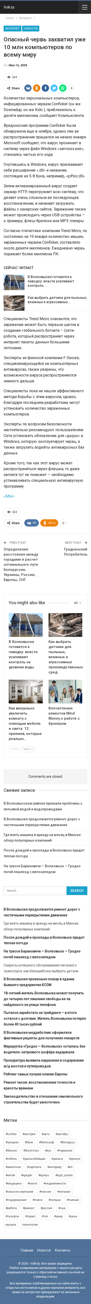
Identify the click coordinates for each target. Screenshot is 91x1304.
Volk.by (9, 7)
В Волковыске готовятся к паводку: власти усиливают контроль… (51, 281)
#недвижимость (54, 1183)
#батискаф (46, 1142)
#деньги (74, 1159)
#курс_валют (64, 1175)
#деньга (57, 1159)
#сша (62, 1208)
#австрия (29, 1134)
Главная (27, 1250)
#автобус (62, 1134)
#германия (64, 1150)
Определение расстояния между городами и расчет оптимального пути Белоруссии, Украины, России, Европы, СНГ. (21, 564)
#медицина (14, 1183)
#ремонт (28, 1208)
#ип (70, 1167)
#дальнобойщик (34, 1159)
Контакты (62, 1250)
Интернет (12, 28)
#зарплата (34, 1167)
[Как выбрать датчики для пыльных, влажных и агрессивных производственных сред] (14, 303)
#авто (45, 1134)
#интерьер (54, 1167)
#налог (32, 1183)
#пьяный (73, 1200)
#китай (10, 1175)
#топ (45, 1216)
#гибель (11, 1159)
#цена (73, 1216)
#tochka (11, 1134)
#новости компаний (19, 1191)
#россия (46, 1208)
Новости (31, 28)
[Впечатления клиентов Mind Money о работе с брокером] (66, 691)
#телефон (12, 1216)
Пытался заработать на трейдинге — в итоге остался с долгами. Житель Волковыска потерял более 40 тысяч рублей (45, 1018)
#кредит (26, 1175)
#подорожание (16, 1200)
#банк (29, 1142)
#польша (55, 1200)
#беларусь (67, 1142)
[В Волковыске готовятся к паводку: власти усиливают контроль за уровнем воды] (14, 282)
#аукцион (12, 1142)
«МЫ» (9, 496)
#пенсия (45, 1191)
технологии (30, 1224)
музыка (11, 1224)
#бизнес (11, 1150)
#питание (63, 1191)
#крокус (43, 1175)
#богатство (31, 1150)
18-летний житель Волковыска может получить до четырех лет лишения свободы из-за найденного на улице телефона (44, 999)
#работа (11, 1208)
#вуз (48, 1150)
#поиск (37, 1200)
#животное (13, 1167)
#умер (58, 1216)
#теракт (30, 1216)
